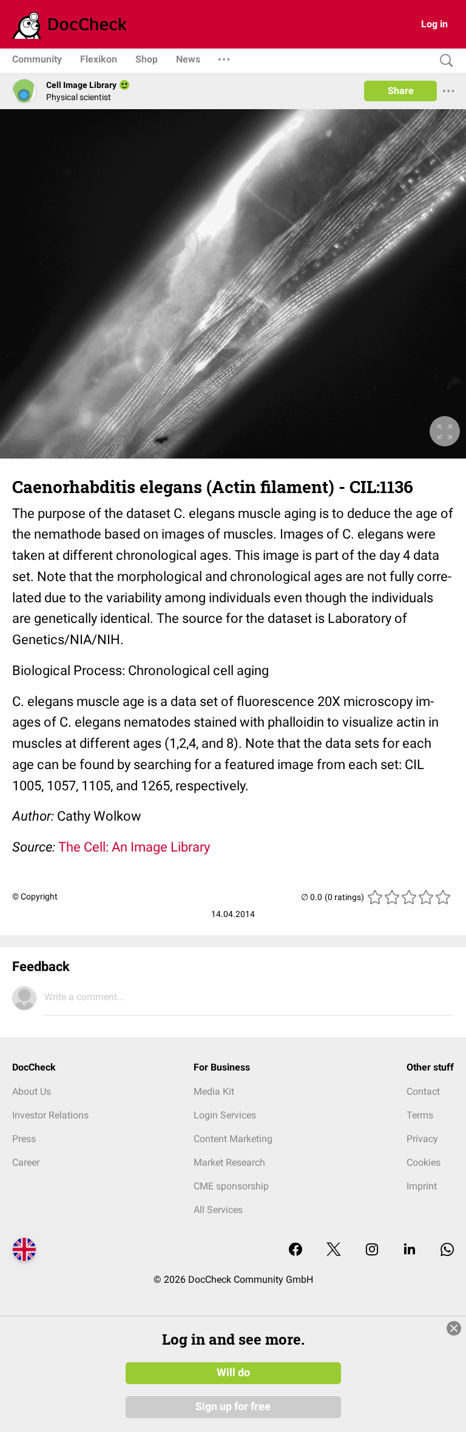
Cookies (424, 1162)
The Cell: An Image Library (134, 847)
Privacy (422, 1139)
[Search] (443, 61)
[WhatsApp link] (447, 1250)
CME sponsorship (231, 1186)
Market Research (229, 1162)
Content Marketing (233, 1139)
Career (25, 1162)
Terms (420, 1115)
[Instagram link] (372, 1250)
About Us (31, 1091)
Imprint (422, 1186)
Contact (423, 1091)
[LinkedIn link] (409, 1250)
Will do (233, 1372)
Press (24, 1139)
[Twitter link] (333, 1250)
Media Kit (214, 1091)
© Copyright (35, 896)
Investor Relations (50, 1115)
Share (401, 90)
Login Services (225, 1115)
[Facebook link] (295, 1250)
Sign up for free (233, 1406)
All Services (218, 1209)
